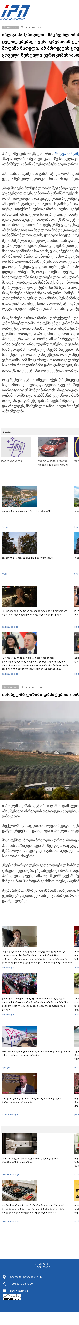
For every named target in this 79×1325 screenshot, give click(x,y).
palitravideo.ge (10, 626)
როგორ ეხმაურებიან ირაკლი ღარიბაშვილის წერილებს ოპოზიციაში (31, 1100)
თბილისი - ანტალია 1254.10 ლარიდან (26, 511)
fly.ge (5, 527)
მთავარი (41, 1264)
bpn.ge (6, 1067)
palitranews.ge (10, 1114)
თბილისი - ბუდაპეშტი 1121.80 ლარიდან (27, 557)
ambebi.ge (8, 967)
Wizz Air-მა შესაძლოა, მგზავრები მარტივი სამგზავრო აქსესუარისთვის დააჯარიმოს (36, 1053)
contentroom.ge (10, 1174)
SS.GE (7, 431)
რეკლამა (43, 1267)
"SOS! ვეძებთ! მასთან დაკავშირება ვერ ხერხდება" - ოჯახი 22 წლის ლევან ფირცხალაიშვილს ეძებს (35, 612)
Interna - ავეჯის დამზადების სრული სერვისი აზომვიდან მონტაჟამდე (30, 1160)
